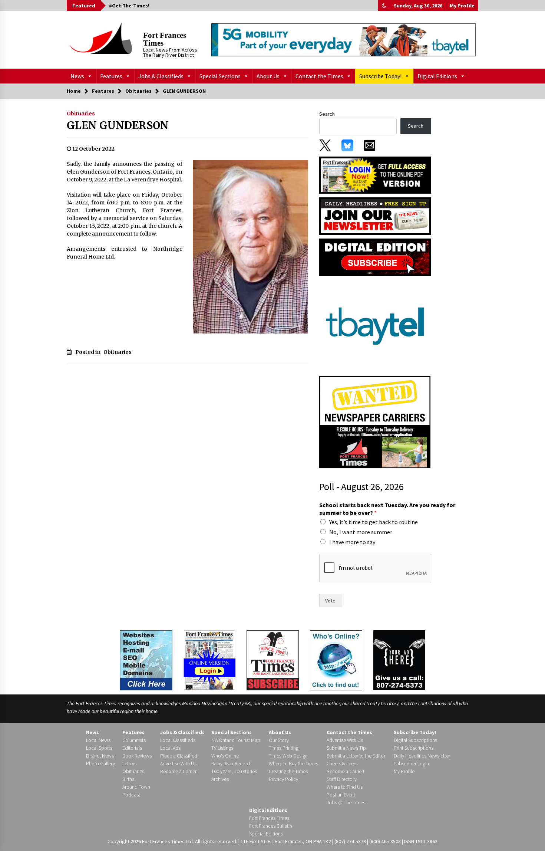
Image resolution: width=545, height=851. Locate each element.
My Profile (462, 5)
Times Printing (283, 748)
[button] (384, 5)
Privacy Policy (283, 779)
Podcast (131, 794)
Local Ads (170, 748)
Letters (129, 763)
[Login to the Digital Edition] (209, 659)
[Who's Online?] (336, 659)
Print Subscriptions (413, 748)
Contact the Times (319, 76)
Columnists (134, 740)
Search (327, 114)
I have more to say (352, 542)
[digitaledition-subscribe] (375, 256)
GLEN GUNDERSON (118, 125)
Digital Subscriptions (415, 740)
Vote (330, 600)
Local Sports (99, 748)
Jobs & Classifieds (161, 76)
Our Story (279, 740)
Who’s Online (225, 755)
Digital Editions (437, 76)
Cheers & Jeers (342, 763)
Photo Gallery (100, 763)
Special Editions (266, 833)
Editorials (132, 748)
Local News (98, 740)
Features (111, 76)
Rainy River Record (230, 763)
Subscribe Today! (380, 76)
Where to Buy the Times (293, 763)
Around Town (136, 786)
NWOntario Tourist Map (235, 740)
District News (100, 755)
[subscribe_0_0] (375, 174)
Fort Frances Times (164, 39)
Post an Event (341, 794)
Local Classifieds (177, 740)
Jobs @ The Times (346, 802)
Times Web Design (288, 755)
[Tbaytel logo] (374, 325)
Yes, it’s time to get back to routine (373, 522)
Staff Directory (342, 779)
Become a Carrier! (179, 771)
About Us (268, 76)
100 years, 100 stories (234, 771)
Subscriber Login (411, 763)
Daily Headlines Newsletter (422, 755)
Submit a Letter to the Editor (356, 755)
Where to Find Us (345, 786)
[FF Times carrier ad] (374, 421)
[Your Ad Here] (399, 660)
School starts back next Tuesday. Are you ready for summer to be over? (387, 508)
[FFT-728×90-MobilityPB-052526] (343, 39)
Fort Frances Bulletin (270, 825)
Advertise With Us (178, 763)
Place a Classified (178, 755)
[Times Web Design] (146, 659)
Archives (220, 779)
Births (128, 779)
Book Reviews (137, 755)
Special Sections (220, 76)
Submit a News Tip (346, 748)
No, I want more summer (360, 532)
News (77, 76)
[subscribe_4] (375, 215)
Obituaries (81, 113)
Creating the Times (288, 771)
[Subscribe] (273, 660)
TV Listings (222, 748)
